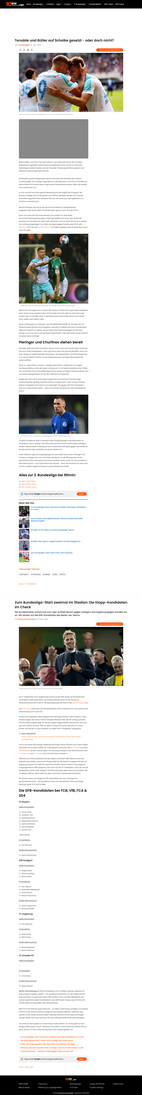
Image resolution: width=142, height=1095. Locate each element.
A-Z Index (73, 1087)
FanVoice (62, 574)
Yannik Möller (24, 45)
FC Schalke (38, 753)
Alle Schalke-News (29, 484)
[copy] (31, 49)
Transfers (50, 4)
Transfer (54, 574)
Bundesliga (46, 574)
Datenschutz (118, 1084)
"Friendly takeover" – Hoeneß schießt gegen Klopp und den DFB (46, 1051)
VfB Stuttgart (24, 750)
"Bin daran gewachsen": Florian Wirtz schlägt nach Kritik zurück (46, 1040)
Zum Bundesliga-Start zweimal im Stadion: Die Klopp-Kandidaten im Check (52, 1037)
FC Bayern (76, 747)
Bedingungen (75, 1084)
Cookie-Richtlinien (97, 1084)
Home (21, 584)
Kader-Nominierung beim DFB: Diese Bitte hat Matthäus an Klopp (47, 1044)
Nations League (78, 703)
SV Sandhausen (36, 574)
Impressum (43, 1084)
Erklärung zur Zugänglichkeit (49, 1087)
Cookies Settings (96, 1087)
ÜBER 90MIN (23, 1084)
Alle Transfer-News (29, 487)
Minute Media (24, 1087)
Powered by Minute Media (65, 1093)
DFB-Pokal (119, 4)
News (28, 4)
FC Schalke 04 (31, 584)
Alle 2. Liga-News (28, 481)
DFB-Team (108, 4)
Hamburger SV (44, 227)
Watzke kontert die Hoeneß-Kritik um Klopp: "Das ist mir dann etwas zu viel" (51, 1047)
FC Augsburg (24, 753)
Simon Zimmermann (27, 619)
